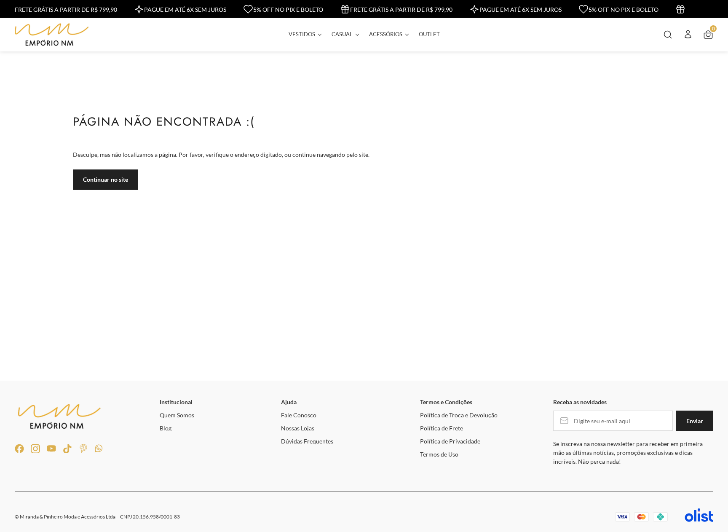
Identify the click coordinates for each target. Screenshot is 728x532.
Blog (165, 428)
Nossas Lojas (297, 428)
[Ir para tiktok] (67, 448)
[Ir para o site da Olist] (699, 516)
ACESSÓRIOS (385, 34)
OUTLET (429, 34)
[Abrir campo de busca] (668, 35)
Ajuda (289, 402)
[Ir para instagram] (35, 448)
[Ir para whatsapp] (99, 448)
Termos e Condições (446, 402)
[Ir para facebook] (19, 448)
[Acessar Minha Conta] (688, 37)
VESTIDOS (302, 34)
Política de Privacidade (450, 441)
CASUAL (342, 34)
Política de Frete (441, 428)
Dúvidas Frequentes (307, 441)
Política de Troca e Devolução (459, 415)
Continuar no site (105, 179)
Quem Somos (177, 415)
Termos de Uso (439, 454)
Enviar (694, 421)
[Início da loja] (51, 34)
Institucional (176, 402)
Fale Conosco (298, 415)
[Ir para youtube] (51, 448)
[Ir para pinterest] (83, 448)
